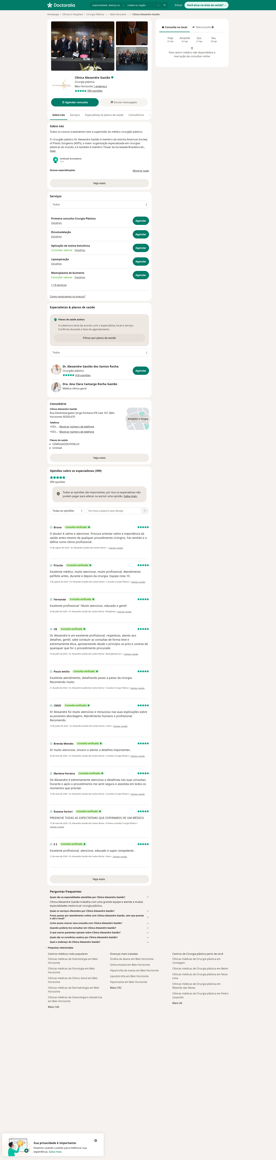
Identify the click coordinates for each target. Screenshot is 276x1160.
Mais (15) (115, 987)
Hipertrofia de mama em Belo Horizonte (134, 970)
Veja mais (99, 458)
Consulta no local (174, 28)
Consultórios (136, 115)
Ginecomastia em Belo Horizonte (130, 964)
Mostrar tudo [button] (141, 170)
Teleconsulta (201, 28)
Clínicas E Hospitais (72, 14)
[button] (56, 223)
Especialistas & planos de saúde (104, 115)
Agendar (140, 221)
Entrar (178, 5)
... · (75, 426)
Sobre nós (58, 115)
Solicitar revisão (116, 548)
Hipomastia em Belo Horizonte (128, 982)
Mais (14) (53, 1007)
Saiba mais (55, 1151)
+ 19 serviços (59, 285)
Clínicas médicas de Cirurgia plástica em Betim (200, 968)
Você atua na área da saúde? (205, 5)
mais (53, 151)
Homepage (53, 14)
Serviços (75, 115)
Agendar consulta (76, 102)
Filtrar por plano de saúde (99, 338)
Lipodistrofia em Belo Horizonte (129, 976)
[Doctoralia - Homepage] (67, 5)
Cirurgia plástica (84, 82)
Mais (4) (177, 1003)
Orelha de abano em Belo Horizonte (131, 959)
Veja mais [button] (99, 183)
